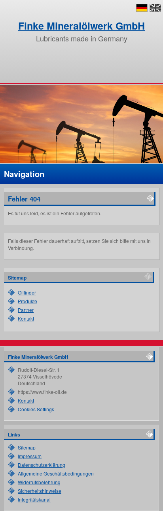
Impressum (30, 456)
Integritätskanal (34, 499)
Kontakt (26, 318)
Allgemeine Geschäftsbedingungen (56, 473)
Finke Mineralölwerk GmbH (81, 26)
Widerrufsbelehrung (39, 482)
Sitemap (27, 447)
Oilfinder (27, 292)
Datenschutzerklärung (41, 464)
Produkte (27, 301)
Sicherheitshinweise (39, 490)
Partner (26, 309)
